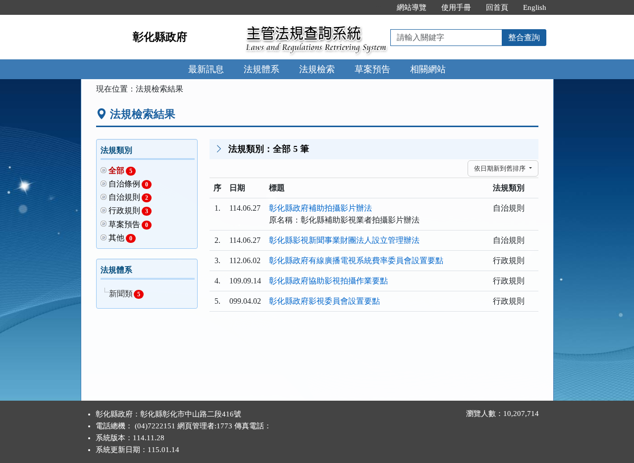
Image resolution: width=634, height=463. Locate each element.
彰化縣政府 (160, 37)
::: (379, 7)
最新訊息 (206, 69)
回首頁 (497, 7)
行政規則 (128, 210)
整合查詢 (524, 37)
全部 (120, 170)
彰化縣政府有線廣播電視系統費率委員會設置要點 (356, 260)
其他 (120, 237)
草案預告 (372, 69)
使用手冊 (456, 7)
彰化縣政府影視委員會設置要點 (324, 301)
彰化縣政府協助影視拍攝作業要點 (328, 281)
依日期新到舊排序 (500, 168)
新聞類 (124, 293)
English (534, 7)
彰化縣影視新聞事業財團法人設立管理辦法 (344, 240)
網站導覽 (411, 7)
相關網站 (428, 69)
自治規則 (128, 197)
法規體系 (261, 69)
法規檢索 (317, 69)
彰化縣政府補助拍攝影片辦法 (320, 208)
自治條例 (128, 184)
